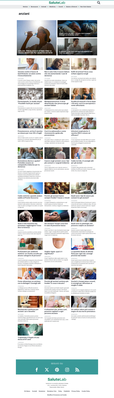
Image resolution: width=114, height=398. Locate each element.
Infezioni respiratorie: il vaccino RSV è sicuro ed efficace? (80, 133)
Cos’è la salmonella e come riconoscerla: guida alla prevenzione (55, 133)
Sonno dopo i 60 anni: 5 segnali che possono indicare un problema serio (74, 34)
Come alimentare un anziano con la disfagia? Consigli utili (29, 282)
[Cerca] (98, 2)
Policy (60, 391)
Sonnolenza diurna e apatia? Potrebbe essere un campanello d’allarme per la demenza (29, 164)
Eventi (61, 6)
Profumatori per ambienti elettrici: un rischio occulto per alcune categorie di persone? (30, 253)
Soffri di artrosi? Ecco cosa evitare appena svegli (82, 73)
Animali (43, 6)
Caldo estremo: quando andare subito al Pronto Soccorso (30, 197)
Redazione (42, 391)
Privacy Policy (76, 391)
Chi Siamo (27, 391)
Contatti (34, 391)
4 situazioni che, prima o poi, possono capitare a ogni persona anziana (55, 311)
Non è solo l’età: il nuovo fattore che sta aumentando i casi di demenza (56, 74)
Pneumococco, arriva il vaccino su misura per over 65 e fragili (30, 132)
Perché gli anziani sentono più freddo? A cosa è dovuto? (56, 282)
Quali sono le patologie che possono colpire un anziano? (82, 224)
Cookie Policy (86, 391)
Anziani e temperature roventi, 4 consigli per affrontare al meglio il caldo (83, 283)
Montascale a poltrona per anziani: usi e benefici (28, 310)
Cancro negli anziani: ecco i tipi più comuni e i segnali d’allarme (56, 162)
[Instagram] (67, 369)
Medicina (52, 6)
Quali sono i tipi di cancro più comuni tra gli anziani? (82, 197)
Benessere (34, 6)
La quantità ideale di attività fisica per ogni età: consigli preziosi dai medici (82, 253)
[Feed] (77, 369)
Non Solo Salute (85, 6)
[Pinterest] (57, 369)
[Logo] (57, 3)
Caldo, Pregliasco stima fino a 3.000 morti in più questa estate (35, 52)
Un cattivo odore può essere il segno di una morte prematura (83, 310)
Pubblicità (67, 391)
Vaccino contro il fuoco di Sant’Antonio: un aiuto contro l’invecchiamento (29, 74)
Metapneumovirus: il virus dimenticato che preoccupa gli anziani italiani (56, 103)
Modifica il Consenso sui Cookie (57, 395)
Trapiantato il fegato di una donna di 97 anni (28, 338)
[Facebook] (37, 369)
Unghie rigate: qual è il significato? (53, 253)
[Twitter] (47, 369)
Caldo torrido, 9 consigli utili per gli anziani (82, 162)
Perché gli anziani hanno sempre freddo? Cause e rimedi (56, 197)
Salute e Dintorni (71, 6)
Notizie (25, 6)
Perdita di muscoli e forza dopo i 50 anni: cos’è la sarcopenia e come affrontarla (83, 103)
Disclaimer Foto (51, 391)
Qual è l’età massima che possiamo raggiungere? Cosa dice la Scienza (29, 225)
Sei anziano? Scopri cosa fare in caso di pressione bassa (56, 224)
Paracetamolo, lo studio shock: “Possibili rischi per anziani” (30, 102)
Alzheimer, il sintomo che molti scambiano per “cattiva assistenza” (75, 52)
